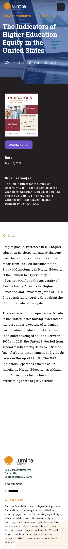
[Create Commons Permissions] (11, 491)
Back (11, 235)
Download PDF (18, 144)
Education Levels (47, 16)
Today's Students (16, 16)
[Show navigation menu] (61, 7)
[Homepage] (15, 6)
